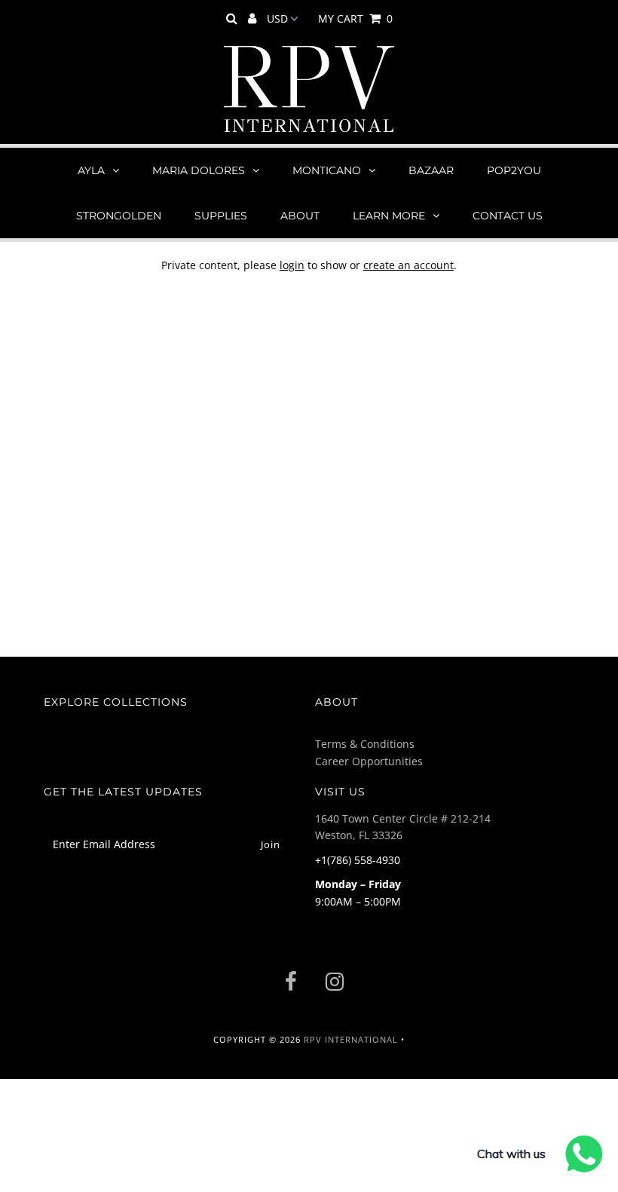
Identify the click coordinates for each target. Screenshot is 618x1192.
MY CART (355, 18)
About (300, 215)
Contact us (508, 215)
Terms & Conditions (365, 744)
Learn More (389, 215)
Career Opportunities (369, 761)
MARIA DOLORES (198, 170)
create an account (408, 265)
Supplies (220, 215)
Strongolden (118, 215)
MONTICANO (326, 170)
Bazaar (431, 170)
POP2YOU (514, 170)
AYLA (91, 170)
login (292, 265)
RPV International (351, 1039)
